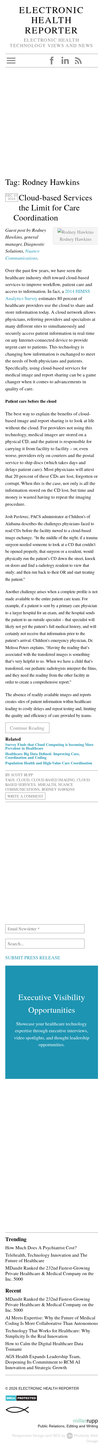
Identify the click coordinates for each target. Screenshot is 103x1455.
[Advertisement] (51, 124)
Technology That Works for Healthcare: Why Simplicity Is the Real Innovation (47, 1333)
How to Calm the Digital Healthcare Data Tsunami (44, 1346)
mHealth (47, 784)
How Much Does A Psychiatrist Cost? (41, 1247)
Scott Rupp (22, 774)
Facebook (52, 60)
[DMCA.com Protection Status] (21, 1400)
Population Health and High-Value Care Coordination (48, 763)
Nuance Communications (39, 787)
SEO (56, 1435)
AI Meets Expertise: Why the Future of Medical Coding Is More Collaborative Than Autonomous (51, 1320)
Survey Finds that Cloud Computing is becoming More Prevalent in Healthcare (49, 746)
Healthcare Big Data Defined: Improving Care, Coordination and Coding (42, 755)
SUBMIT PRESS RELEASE (32, 957)
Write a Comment (25, 796)
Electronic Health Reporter (51, 19)
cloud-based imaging (53, 779)
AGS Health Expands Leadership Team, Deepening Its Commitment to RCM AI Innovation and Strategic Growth (43, 1361)
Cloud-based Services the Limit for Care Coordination (52, 207)
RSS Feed (78, 60)
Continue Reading (27, 728)
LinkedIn (65, 60)
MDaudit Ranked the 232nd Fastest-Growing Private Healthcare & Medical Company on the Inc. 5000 (49, 1273)
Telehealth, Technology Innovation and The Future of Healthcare (46, 1258)
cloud (23, 779)
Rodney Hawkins (58, 789)
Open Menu (11, 60)
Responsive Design (28, 1435)
